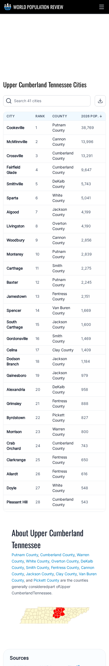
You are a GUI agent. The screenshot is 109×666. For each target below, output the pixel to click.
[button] (101, 7)
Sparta (12, 198)
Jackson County (40, 574)
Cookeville (15, 127)
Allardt (12, 474)
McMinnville (17, 141)
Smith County (37, 567)
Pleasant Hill (17, 502)
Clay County (63, 350)
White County (37, 561)
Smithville (15, 183)
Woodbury (16, 240)
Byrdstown (16, 417)
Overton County (65, 561)
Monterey (15, 254)
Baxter (12, 282)
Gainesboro (16, 375)
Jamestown (16, 296)
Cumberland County (57, 554)
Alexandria (16, 389)
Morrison (14, 431)
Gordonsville (17, 338)
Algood (13, 212)
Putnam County (25, 554)
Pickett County (46, 580)
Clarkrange (16, 459)
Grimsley (14, 403)
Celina (12, 350)
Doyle (11, 488)
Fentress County (65, 567)
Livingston (15, 226)
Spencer (14, 310)
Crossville (15, 155)
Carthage (15, 268)
